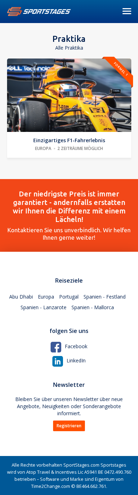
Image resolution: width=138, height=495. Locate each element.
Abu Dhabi (21, 296)
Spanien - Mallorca (92, 307)
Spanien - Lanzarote (44, 307)
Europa (46, 296)
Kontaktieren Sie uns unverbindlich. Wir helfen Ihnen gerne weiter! (69, 215)
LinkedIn (76, 360)
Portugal (69, 296)
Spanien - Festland (105, 296)
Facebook (76, 346)
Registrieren (69, 426)
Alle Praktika (69, 47)
